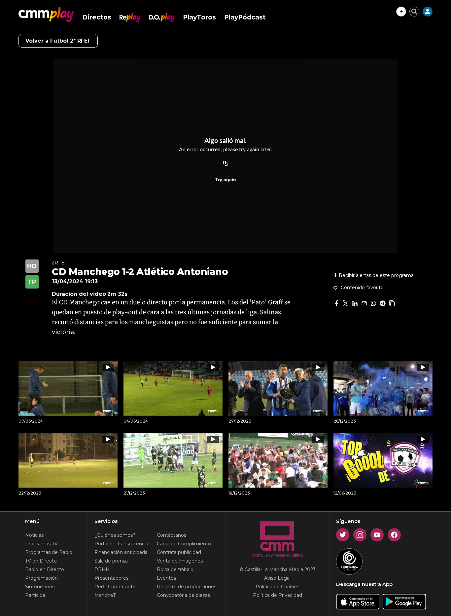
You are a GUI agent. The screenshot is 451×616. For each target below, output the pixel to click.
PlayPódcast (245, 17)
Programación (41, 578)
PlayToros (199, 17)
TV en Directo (41, 561)
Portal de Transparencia (121, 544)
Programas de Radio (48, 552)
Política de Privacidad (277, 595)
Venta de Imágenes (180, 561)
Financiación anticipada (121, 552)
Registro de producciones (186, 587)
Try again (225, 179)
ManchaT (105, 595)
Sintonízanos (39, 587)
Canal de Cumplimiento (184, 544)
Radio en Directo (44, 569)
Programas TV (41, 544)
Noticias (34, 535)
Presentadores (111, 578)
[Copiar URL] (225, 163)
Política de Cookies (277, 587)
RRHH (102, 569)
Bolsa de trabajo (175, 569)
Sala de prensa (111, 561)
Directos (96, 17)
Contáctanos (171, 535)
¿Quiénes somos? (114, 535)
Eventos (166, 578)
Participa (35, 595)
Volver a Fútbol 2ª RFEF (58, 41)
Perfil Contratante (115, 587)
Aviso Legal (277, 578)
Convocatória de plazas (183, 595)
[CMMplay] (46, 14)
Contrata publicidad (179, 552)
